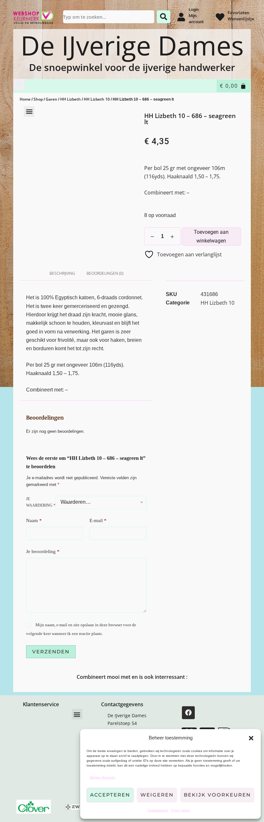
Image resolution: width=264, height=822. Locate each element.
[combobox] (109, 16)
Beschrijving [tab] (62, 273)
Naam (34, 520)
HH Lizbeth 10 (97, 99)
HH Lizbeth (70, 99)
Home (25, 99)
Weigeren (157, 795)
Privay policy (180, 810)
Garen (51, 99)
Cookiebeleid (158, 810)
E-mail (98, 520)
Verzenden (51, 652)
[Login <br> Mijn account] (181, 17)
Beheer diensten (102, 777)
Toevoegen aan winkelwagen (211, 236)
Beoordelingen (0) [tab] (105, 273)
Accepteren (110, 795)
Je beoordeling (43, 551)
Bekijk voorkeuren (217, 795)
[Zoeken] (163, 16)
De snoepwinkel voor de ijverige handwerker (132, 67)
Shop (38, 99)
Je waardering (40, 502)
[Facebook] (188, 712)
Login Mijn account (196, 15)
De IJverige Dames (132, 45)
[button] (251, 738)
